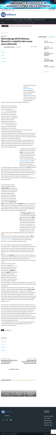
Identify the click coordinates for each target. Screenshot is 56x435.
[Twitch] (52, 10)
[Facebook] (48, 10)
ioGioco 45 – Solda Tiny (6, 395)
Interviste (6, 32)
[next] (54, 26)
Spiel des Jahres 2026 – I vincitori (19, 395)
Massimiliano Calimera (10, 47)
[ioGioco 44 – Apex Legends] (40, 66)
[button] (53, 21)
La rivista (46, 41)
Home (2, 32)
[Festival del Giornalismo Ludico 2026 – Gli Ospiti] (40, 60)
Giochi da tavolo (8, 330)
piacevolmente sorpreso (6, 239)
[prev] (51, 26)
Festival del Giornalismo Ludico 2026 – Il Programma (30, 394)
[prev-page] (2, 399)
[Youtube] (54, 10)
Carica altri (46, 71)
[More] (18, 64)
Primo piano (30, 392)
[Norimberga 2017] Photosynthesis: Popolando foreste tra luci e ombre (29, 362)
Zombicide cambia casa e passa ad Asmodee (21, 26)
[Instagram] (50, 10)
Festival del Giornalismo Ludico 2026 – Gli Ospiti (48, 61)
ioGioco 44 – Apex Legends (49, 66)
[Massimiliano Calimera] (2, 47)
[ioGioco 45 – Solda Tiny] (7, 390)
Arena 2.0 (15, 265)
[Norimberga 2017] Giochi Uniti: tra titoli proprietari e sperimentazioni (9, 362)
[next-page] (4, 399)
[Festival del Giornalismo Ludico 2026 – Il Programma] (30, 390)
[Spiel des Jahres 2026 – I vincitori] (18, 390)
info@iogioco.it (7, 416)
